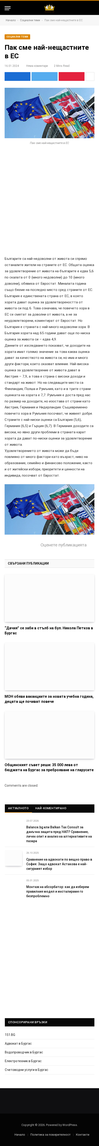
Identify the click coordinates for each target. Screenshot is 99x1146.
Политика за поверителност (50, 1134)
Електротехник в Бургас (23, 1061)
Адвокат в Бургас (18, 1043)
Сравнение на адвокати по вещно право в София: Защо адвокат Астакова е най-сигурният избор (59, 864)
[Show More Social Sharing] (90, 76)
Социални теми (30, 20)
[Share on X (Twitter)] (44, 76)
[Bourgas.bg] (49, 8)
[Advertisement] (49, 204)
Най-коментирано (51, 808)
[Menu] (8, 8)
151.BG (10, 1035)
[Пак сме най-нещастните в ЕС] (49, 113)
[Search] (92, 8)
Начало (11, 20)
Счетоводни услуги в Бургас (26, 1070)
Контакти (82, 1134)
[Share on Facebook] (17, 76)
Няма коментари (37, 65)
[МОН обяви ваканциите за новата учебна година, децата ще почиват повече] (49, 666)
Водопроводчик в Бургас (24, 1052)
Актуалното (18, 808)
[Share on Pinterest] (71, 76)
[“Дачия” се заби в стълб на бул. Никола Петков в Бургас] (49, 598)
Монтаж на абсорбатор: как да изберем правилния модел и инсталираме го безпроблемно (57, 891)
